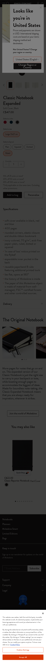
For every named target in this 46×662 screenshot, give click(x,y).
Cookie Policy (15, 644)
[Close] (43, 613)
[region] (23, 636)
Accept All (23, 657)
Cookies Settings (23, 650)
